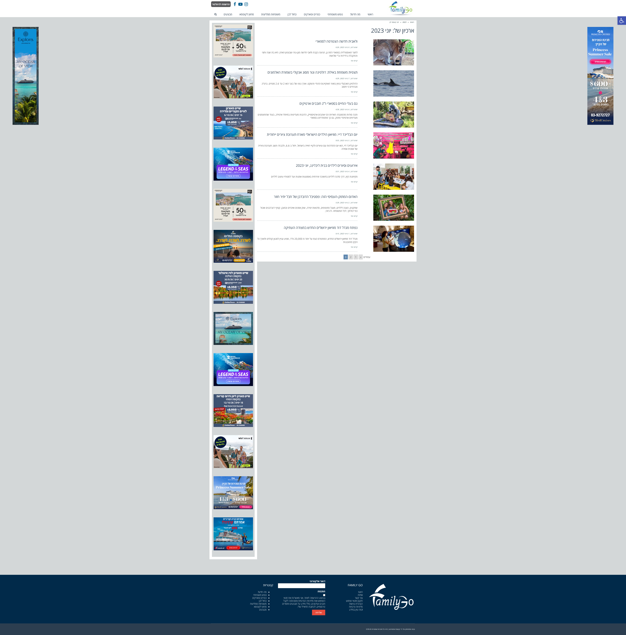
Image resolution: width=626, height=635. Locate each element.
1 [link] (356, 257)
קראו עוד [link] (354, 60)
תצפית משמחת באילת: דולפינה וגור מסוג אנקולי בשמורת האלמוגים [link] (313, 72)
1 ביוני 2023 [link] (344, 233)
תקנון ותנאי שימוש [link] (354, 600)
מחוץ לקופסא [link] (260, 606)
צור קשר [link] (359, 597)
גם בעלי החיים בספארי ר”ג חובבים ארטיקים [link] (328, 103)
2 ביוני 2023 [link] (344, 202)
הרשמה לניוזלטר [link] (221, 4)
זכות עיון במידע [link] (356, 609)
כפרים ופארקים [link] (259, 597)
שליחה (318, 612)
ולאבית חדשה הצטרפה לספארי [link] (337, 41)
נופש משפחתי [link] (260, 594)
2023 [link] (404, 22)
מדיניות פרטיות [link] (356, 606)
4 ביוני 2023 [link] (344, 171)
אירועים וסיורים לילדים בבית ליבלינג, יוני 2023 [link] (327, 165)
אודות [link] (360, 594)
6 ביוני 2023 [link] (344, 109)
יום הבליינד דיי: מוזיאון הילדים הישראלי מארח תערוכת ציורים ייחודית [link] (312, 134)
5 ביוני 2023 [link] (344, 140)
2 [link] (350, 257)
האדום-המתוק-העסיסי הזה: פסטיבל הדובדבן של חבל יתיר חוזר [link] (316, 196)
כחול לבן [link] (263, 600)
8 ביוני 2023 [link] (344, 47)
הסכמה (321, 591)
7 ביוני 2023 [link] (344, 78)
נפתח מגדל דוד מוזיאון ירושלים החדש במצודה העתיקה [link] (321, 227)
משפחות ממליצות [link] (258, 603)
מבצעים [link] (263, 609)
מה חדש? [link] (262, 592)
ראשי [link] (412, 22)
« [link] (360, 257)
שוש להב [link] (354, 47)
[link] (622, 20)
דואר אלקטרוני (317, 581)
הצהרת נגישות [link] (356, 603)
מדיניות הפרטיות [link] (305, 600)
